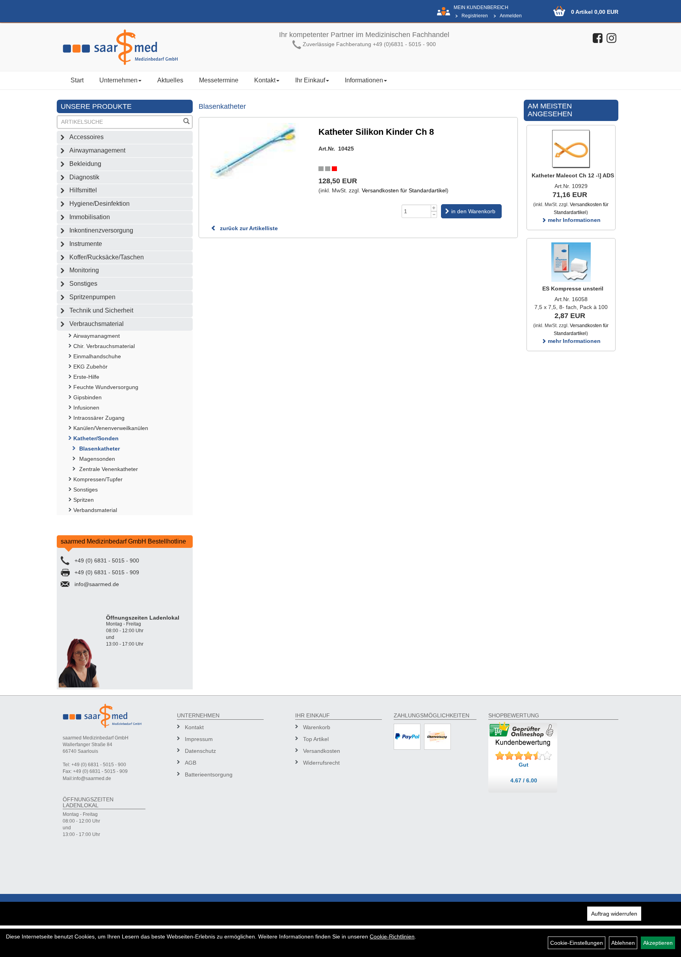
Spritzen (83, 500)
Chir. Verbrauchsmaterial (104, 346)
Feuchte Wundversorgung (105, 387)
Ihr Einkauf (310, 80)
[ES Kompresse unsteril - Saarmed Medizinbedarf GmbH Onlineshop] (571, 262)
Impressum (199, 739)
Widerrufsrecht (321, 763)
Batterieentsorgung (209, 774)
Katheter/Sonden (96, 438)
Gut (523, 765)
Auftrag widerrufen (614, 913)
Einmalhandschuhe (97, 356)
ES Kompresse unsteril (572, 288)
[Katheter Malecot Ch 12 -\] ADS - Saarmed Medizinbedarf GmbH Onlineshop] (571, 149)
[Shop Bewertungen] (523, 756)
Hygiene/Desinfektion (99, 203)
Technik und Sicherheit (101, 310)
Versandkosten (321, 751)
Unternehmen (118, 80)
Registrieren (474, 16)
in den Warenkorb (473, 211)
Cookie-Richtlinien (392, 936)
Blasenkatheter (99, 448)
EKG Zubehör (90, 366)
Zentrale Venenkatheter (108, 469)
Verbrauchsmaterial (96, 323)
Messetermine (218, 80)
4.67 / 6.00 (523, 780)
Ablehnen (623, 943)
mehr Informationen (573, 220)
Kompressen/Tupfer (98, 479)
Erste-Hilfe (86, 377)
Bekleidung (85, 163)
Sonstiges (83, 283)
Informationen (364, 80)
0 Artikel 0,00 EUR (594, 12)
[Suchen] (186, 122)
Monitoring (84, 270)
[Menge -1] (434, 214)
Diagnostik (84, 177)
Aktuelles (170, 80)
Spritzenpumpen (92, 297)
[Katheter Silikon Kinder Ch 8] (254, 151)
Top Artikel (316, 739)
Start (77, 80)
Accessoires (86, 137)
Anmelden (511, 16)
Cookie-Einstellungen (576, 943)
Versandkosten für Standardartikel (404, 190)
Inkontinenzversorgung (101, 230)
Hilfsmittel (83, 190)
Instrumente (85, 243)
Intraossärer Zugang (99, 418)
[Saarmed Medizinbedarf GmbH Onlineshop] (128, 47)
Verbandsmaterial (95, 510)
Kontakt (264, 80)
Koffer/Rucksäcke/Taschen (106, 257)
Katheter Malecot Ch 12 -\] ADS (573, 175)
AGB (190, 763)
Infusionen (86, 407)
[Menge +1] (434, 208)
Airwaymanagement (97, 150)
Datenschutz (200, 751)
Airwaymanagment (96, 336)
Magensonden (97, 459)
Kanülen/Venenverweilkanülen (110, 428)
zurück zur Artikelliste (248, 228)
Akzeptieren (658, 943)
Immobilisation (89, 217)
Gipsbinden (87, 397)
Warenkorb (316, 727)
